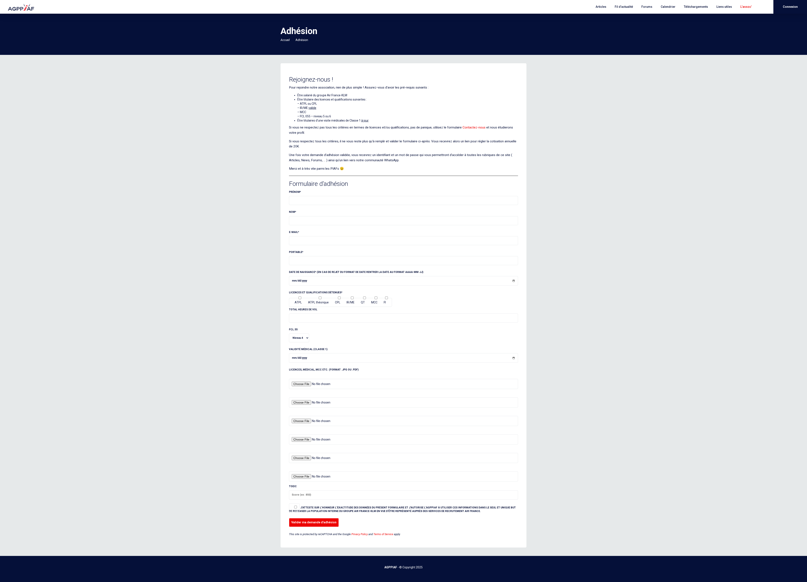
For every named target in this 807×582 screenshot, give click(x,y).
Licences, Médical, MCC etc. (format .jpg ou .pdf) (324, 369)
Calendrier (668, 6)
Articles (601, 6)
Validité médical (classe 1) (308, 349)
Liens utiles (724, 6)
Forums (646, 6)
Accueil (285, 40)
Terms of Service (383, 534)
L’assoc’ (746, 6)
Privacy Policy (359, 534)
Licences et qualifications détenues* (315, 292)
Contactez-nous (474, 127)
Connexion (790, 6)
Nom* (292, 211)
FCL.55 (293, 329)
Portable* (296, 252)
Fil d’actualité (624, 6)
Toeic (293, 486)
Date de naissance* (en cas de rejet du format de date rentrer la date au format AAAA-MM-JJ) (356, 272)
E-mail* (294, 232)
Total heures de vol (303, 309)
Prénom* (295, 191)
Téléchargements (696, 6)
